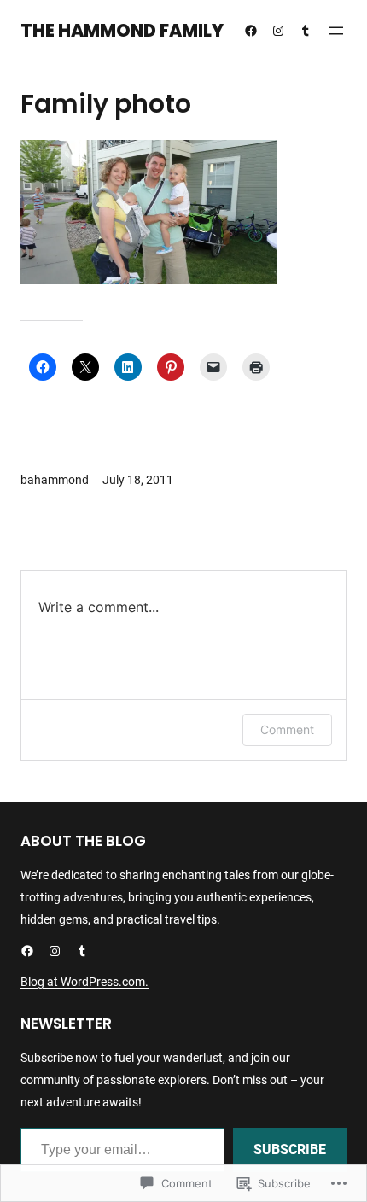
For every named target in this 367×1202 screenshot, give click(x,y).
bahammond (54, 480)
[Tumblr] (305, 31)
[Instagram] (278, 31)
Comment (287, 729)
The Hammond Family (122, 31)
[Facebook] (251, 31)
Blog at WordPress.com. (84, 982)
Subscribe (289, 1149)
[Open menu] (336, 30)
